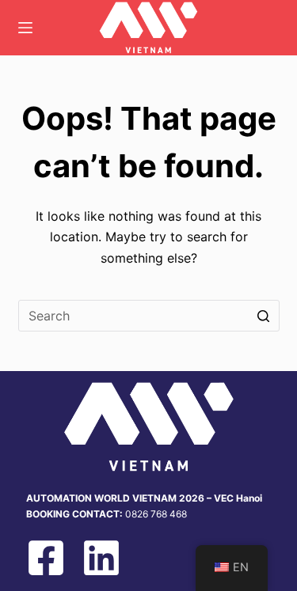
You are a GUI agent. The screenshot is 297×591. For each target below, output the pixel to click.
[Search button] (264, 315)
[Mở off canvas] (25, 28)
